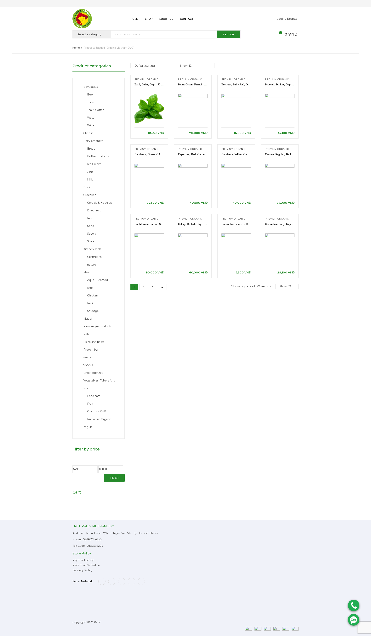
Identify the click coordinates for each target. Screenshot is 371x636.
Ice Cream (94, 164)
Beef (90, 287)
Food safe (93, 396)
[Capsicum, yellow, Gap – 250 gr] (236, 165)
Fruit (90, 403)
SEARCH (228, 34)
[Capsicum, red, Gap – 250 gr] (193, 165)
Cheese (88, 133)
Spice (90, 241)
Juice (90, 102)
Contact (187, 18)
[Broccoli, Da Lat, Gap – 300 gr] (279, 96)
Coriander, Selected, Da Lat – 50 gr (242, 224)
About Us (166, 18)
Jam (90, 172)
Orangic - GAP (96, 411)
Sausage (93, 311)
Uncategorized (93, 373)
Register (293, 18)
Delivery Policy (82, 570)
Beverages (90, 87)
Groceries (89, 195)
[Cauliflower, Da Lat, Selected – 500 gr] (149, 235)
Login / (281, 18)
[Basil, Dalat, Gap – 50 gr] (149, 96)
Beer (90, 94)
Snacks (88, 365)
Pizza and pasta (94, 342)
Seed (90, 226)
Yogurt (87, 427)
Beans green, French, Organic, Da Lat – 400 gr (206, 84)
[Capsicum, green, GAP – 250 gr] (149, 165)
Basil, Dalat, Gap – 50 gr (149, 84)
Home (134, 18)
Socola (91, 233)
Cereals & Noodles (99, 202)
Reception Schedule (86, 565)
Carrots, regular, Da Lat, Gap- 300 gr (288, 154)
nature (91, 264)
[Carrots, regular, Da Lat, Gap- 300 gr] (279, 165)
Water (91, 117)
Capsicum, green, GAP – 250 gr (153, 154)
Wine (90, 125)
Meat (86, 272)
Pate (86, 334)
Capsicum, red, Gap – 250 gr (195, 154)
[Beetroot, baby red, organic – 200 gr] (236, 96)
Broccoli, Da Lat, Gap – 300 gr (283, 84)
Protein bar (90, 349)
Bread (91, 148)
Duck (86, 187)
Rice (90, 218)
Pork (90, 303)
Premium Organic (99, 419)
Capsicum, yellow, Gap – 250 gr (240, 154)
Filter (114, 477)
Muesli (87, 318)
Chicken (92, 295)
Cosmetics (94, 257)
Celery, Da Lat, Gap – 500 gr (195, 224)
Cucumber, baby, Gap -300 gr (283, 224)
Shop (148, 18)
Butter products (98, 156)
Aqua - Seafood (97, 280)
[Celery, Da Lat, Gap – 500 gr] (193, 235)
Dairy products (93, 141)
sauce (87, 357)
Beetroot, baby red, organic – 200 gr (243, 84)
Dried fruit (94, 210)
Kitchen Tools (92, 249)
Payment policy (83, 560)
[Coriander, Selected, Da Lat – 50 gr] (236, 235)
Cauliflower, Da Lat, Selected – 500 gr (157, 224)
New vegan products (97, 326)
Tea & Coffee (95, 110)
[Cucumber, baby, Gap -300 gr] (279, 235)
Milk (90, 179)
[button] (278, 34)
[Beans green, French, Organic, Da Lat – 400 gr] (193, 96)
